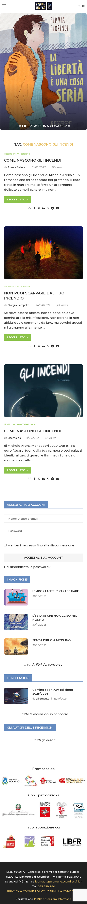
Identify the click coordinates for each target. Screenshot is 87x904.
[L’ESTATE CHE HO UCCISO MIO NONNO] (16, 622)
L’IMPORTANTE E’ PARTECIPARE (55, 591)
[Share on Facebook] (34, 208)
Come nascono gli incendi (32, 160)
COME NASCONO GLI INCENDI (32, 431)
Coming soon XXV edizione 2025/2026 (52, 692)
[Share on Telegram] (52, 208)
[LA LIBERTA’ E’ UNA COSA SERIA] (43, 71)
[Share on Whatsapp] (48, 208)
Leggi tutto (16, 199)
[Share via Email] (57, 208)
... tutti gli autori (43, 740)
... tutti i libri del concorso (43, 664)
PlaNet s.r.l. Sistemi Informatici (52, 899)
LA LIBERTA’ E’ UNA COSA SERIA (43, 126)
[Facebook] (79, 6)
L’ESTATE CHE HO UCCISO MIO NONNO (54, 618)
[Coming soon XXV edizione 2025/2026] (16, 696)
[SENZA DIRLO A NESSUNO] (16, 646)
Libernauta (14, 437)
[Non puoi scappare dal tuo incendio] (43, 252)
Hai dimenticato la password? (27, 567)
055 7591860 (46, 886)
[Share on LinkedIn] (43, 208)
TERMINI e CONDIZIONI (63, 891)
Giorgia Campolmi (19, 305)
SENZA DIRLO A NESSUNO (51, 640)
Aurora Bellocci (17, 167)
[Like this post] (29, 208)
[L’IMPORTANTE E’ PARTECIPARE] (16, 597)
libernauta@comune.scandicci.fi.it (57, 881)
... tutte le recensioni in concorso (43, 714)
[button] (5, 71)
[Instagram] (83, 6)
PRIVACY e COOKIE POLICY (26, 891)
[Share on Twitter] (38, 208)
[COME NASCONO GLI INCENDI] (43, 390)
